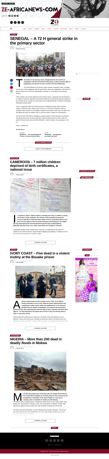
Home (24, 28)
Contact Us (58, 444)
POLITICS (30, 28)
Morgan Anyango (20, 48)
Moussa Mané (20, 174)
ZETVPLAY (83, 28)
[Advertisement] (87, 61)
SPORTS (77, 28)
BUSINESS (36, 28)
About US (50, 444)
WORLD (43, 28)
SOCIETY (49, 28)
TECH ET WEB (63, 28)
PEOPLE (71, 28)
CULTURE (56, 28)
